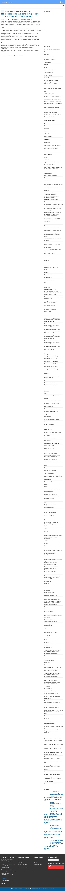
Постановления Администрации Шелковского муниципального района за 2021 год (52, 325)
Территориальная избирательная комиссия (52, 239)
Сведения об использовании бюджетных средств (51, 376)
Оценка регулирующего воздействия (53, 726)
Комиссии (46, 226)
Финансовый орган (49, 660)
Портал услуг (47, 311)
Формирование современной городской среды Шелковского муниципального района (52, 82)
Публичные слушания (49, 280)
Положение (47, 142)
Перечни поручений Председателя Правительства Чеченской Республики (53, 537)
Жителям (46, 391)
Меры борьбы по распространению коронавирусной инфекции (53, 167)
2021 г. (46, 531)
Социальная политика (49, 116)
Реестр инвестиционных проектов (52, 729)
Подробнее (3, 878)
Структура (46, 260)
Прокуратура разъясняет (50, 595)
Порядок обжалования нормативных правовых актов (53, 297)
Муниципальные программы (51, 385)
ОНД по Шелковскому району (51, 77)
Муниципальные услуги (50, 309)
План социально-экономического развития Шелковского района (52, 757)
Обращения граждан (49, 503)
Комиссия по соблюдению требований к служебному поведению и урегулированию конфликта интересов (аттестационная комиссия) (52, 196)
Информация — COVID (49, 164)
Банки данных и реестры (50, 175)
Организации (47, 609)
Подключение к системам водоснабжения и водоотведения (52, 113)
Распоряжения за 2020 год (51, 356)
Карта (45, 465)
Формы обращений (49, 515)
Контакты (46, 468)
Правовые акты (48, 275)
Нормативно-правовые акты (51, 721)
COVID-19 (46, 160)
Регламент (47, 373)
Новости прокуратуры (49, 592)
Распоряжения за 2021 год (51, 358)
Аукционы (46, 180)
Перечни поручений (49, 519)
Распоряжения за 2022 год (51, 361)
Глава (45, 125)
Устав (45, 123)
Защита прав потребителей (51, 693)
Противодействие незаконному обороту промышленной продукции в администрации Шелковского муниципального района (53, 602)
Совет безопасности (49, 57)
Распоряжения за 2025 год (51, 632)
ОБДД (45, 51)
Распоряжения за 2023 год (51, 363)
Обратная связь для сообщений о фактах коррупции (52, 209)
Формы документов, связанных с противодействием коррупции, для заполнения (53, 220)
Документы (47, 133)
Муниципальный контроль (51, 59)
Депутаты (46, 128)
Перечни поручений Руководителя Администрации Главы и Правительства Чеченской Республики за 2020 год (53, 569)
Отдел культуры (48, 75)
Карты (45, 486)
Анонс (45, 91)
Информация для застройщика (52, 49)
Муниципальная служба (50, 289)
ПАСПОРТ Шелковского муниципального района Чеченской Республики (53, 615)
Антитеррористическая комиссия (52, 230)
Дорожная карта (48, 698)
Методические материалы (50, 201)
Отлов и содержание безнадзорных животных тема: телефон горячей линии (53, 748)
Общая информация (49, 491)
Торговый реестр (48, 781)
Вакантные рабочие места (50, 691)
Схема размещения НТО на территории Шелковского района (52, 777)
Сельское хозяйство (49, 772)
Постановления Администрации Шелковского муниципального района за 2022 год (52, 331)
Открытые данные (48, 611)
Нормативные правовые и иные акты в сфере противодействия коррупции (53, 205)
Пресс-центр (47, 581)
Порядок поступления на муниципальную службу (50, 301)
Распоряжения (48, 354)
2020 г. (46, 157)
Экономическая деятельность (51, 783)
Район (45, 607)
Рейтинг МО (47, 769)
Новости (46, 586)
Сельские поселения (49, 498)
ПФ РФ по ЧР (47, 54)
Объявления (47, 62)
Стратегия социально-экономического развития (50, 620)
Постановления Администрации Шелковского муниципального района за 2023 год (52, 336)
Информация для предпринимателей (53, 744)
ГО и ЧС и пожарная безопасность (52, 88)
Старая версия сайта (6, 2)
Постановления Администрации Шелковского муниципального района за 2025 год (52, 577)
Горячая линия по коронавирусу (52, 162)
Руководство (47, 247)
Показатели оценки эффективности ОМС (53, 761)
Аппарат (46, 131)
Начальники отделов (49, 253)
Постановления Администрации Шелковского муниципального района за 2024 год (52, 342)
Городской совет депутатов (51, 267)
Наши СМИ (47, 583)
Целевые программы (49, 382)
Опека (45, 67)
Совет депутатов (48, 635)
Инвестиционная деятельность (52, 696)
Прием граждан (48, 136)
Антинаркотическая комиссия (51, 228)
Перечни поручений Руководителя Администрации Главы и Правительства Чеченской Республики (53, 553)
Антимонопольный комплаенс (51, 107)
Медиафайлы (47, 479)
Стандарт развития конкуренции (52, 774)
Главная (46, 265)
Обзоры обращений (49, 510)
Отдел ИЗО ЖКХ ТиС (49, 70)
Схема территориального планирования (50, 624)
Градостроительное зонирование (52, 96)
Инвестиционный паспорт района (52, 707)
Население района (49, 481)
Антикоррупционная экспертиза (52, 188)
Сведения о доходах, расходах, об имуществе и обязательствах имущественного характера (52, 147)
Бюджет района (48, 688)
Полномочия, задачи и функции (52, 244)
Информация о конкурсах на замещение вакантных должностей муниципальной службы (53, 292)
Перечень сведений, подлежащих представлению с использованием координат (53, 103)
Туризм (46, 628)
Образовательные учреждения (52, 489)
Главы (45, 269)
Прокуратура (47, 590)
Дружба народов (48, 72)
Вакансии (46, 190)
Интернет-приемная (49, 507)
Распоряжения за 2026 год (51, 369)
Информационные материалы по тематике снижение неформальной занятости (53, 740)
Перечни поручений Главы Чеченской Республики (51, 523)
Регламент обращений (50, 512)
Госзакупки (47, 177)
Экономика (47, 686)
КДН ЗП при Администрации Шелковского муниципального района (52, 234)
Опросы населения (49, 86)
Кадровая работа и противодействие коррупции (53, 185)
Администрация (48, 173)
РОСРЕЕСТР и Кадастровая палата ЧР (53, 99)
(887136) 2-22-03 (5, 867)
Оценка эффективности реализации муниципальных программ (53, 753)
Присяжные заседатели (50, 110)
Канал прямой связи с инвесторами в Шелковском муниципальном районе (53, 711)
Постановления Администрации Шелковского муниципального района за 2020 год (52, 319)
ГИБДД (46, 64)
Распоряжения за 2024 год (51, 366)
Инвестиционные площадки (51, 705)
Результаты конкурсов (49, 305)
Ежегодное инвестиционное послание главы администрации (52, 701)
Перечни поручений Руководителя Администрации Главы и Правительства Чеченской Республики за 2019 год (53, 562)
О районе (46, 484)
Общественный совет (49, 723)
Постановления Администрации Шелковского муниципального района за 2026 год (52, 348)
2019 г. (46, 526)
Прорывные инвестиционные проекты (51, 731)
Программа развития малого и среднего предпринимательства (52, 765)
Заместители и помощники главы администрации (52, 250)
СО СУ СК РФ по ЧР (49, 94)
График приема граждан (50, 505)
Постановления (48, 316)
